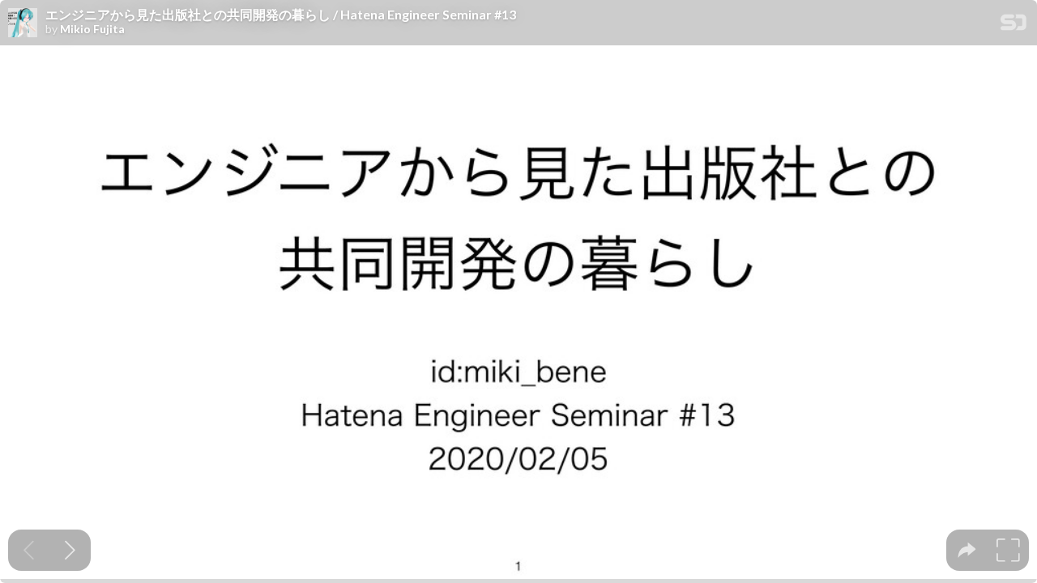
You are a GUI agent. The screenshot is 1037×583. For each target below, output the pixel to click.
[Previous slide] (29, 550)
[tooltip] (967, 550)
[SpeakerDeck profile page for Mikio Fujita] (22, 23)
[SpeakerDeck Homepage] (1013, 25)
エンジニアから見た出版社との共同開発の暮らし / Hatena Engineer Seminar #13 (280, 14)
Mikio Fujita (92, 29)
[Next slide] (70, 550)
